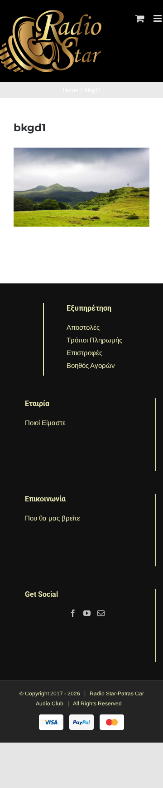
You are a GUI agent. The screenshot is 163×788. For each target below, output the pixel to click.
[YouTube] (87, 613)
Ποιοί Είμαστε (45, 422)
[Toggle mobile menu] (158, 18)
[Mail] (101, 613)
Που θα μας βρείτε (52, 518)
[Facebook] (73, 613)
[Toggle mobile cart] (139, 18)
